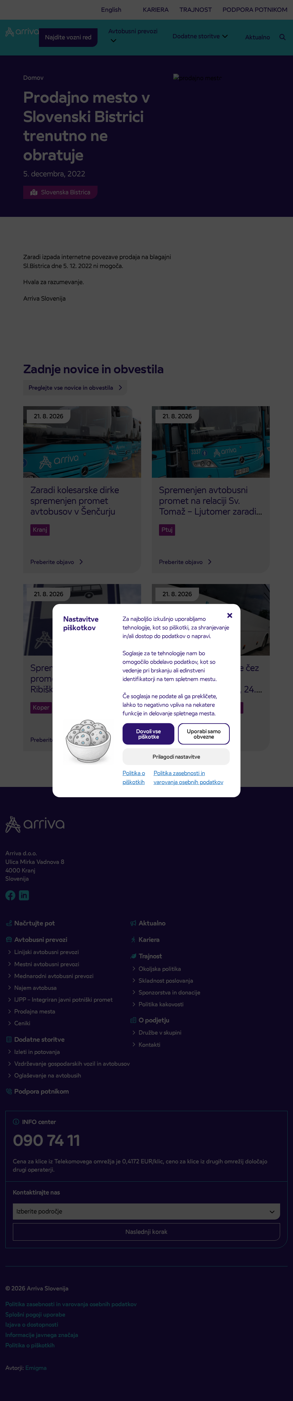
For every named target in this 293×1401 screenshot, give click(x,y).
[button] (229, 614)
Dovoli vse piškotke (148, 734)
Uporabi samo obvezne (204, 734)
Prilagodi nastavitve (176, 756)
